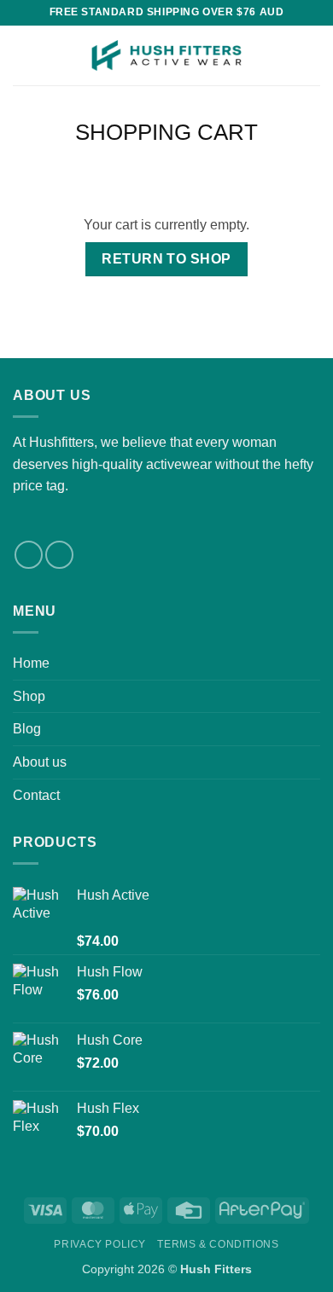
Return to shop (166, 259)
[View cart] (311, 55)
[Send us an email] (59, 555)
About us (40, 762)
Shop (29, 696)
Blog (27, 728)
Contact (36, 795)
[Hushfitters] (166, 56)
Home (31, 663)
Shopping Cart (166, 132)
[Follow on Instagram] (29, 555)
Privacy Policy (100, 1244)
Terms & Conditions (217, 1244)
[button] (23, 55)
